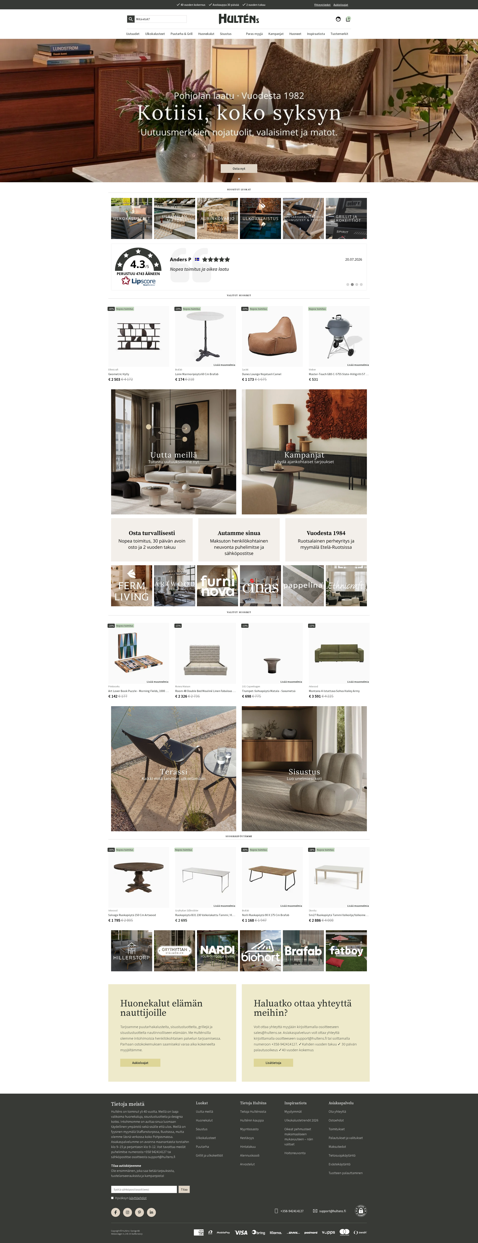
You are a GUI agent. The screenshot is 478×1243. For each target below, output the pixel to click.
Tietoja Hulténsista (253, 1111)
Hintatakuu (248, 1146)
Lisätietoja (273, 1063)
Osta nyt (239, 168)
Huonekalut (204, 1120)
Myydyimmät (293, 1111)
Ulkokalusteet (206, 1138)
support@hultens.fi (161, 1157)
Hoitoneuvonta (294, 1153)
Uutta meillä (204, 1111)
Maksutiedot (337, 1146)
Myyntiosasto (249, 1129)
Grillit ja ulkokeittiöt (209, 1155)
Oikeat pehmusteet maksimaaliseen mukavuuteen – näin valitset (298, 1136)
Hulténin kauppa (252, 1120)
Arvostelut (247, 1164)
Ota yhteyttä (337, 1111)
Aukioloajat (340, 5)
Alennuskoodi (249, 1155)
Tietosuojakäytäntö (342, 1155)
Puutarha (202, 1146)
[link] (239, 267)
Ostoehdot (336, 1120)
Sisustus (201, 1129)
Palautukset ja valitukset (346, 1138)
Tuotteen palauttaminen (346, 1173)
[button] (239, 179)
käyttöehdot (138, 1198)
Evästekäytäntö (339, 1164)
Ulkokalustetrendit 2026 (301, 1120)
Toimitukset (337, 1129)
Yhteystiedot (322, 5)
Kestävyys (247, 1138)
